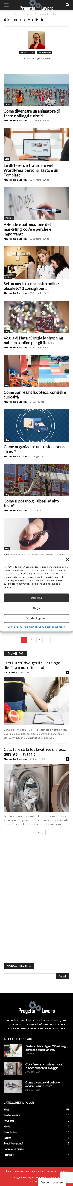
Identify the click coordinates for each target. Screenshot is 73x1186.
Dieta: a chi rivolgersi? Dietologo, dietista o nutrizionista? (32, 665)
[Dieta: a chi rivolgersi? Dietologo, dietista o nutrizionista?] (36, 701)
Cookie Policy (14, 626)
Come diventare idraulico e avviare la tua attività (42, 1084)
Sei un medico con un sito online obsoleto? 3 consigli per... (31, 286)
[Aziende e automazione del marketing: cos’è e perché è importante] (36, 203)
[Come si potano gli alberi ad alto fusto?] (36, 480)
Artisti (8, 104)
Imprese (9, 218)
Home (7, 14)
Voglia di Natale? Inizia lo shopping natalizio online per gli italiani (33, 340)
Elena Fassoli (11, 672)
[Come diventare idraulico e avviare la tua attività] (13, 1086)
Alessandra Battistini (16, 120)
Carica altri (35, 832)
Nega (36, 608)
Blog (7, 159)
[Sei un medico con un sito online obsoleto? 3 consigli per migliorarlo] (36, 262)
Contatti (64, 1171)
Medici (8, 277)
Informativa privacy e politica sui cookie (45, 626)
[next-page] (47, 640)
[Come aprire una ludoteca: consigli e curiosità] (36, 371)
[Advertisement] (32, 898)
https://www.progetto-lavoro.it (36, 58)
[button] (67, 559)
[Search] (68, 5)
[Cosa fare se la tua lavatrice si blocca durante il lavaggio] (36, 788)
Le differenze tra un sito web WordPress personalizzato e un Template (31, 170)
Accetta (36, 598)
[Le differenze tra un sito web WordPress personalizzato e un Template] (36, 144)
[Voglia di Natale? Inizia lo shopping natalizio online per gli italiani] (36, 317)
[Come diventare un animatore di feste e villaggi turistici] (36, 90)
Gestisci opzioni (36, 618)
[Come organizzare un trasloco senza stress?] (36, 425)
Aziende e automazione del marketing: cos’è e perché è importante (27, 229)
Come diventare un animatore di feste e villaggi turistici (32, 113)
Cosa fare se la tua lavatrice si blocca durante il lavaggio (35, 751)
